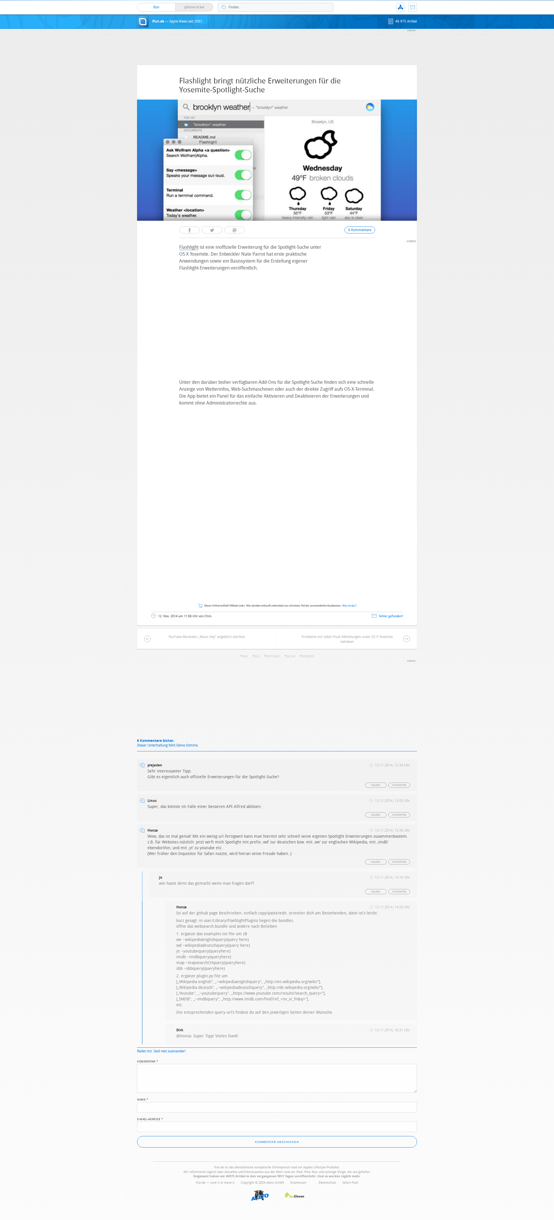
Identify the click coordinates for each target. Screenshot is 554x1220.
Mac (245, 656)
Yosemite (307, 656)
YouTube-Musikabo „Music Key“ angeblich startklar (207, 637)
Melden (375, 785)
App (400, 7)
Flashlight (189, 247)
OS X (257, 656)
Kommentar (147, 1061)
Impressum (298, 1183)
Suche (291, 656)
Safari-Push (350, 1183)
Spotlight (273, 656)
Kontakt (413, 7)
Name (142, 1099)
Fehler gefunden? (391, 616)
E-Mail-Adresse (150, 1119)
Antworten (399, 785)
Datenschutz (327, 1183)
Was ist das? (349, 605)
